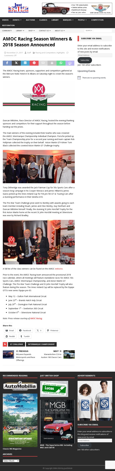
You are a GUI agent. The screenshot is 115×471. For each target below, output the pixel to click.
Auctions (30, 20)
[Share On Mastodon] (69, 63)
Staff (29, 52)
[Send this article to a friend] (43, 63)
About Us (59, 31)
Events (16, 20)
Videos (5, 20)
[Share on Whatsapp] (61, 63)
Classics (43, 20)
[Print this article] (52, 63)
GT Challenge (16, 344)
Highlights (61, 52)
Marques (67, 20)
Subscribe (85, 60)
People (81, 20)
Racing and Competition (46, 52)
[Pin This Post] (34, 63)
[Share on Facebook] (7, 63)
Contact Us (44, 31)
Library (55, 20)
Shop (30, 31)
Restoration (8, 25)
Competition (97, 20)
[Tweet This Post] (16, 63)
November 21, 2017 (15, 52)
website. (59, 268)
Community (7, 31)
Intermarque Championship (41, 344)
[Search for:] (98, 30)
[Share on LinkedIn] (25, 63)
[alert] (95, 77)
